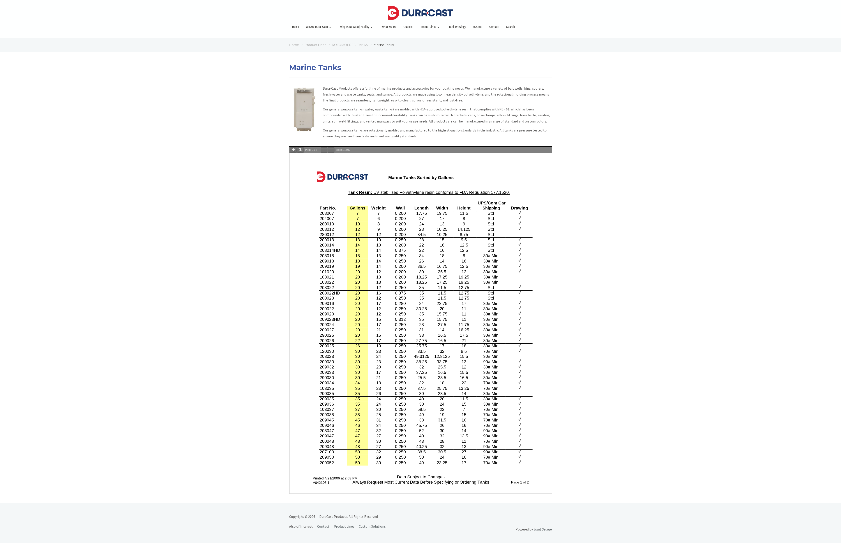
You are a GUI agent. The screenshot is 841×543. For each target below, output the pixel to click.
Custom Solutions (372, 526)
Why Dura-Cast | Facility (354, 27)
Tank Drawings (457, 27)
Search (510, 27)
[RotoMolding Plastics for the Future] (420, 14)
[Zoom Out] (324, 150)
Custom (408, 27)
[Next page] (300, 150)
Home (295, 27)
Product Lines (428, 27)
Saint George (543, 529)
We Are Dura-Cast (317, 27)
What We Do (389, 27)
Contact (494, 27)
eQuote (477, 27)
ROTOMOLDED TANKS (350, 45)
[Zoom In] (331, 150)
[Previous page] (293, 150)
